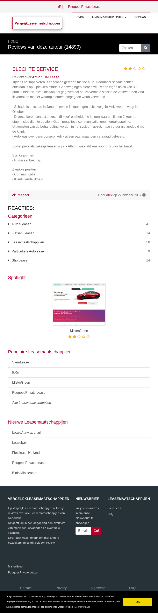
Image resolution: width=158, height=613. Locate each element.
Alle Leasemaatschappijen (31, 402)
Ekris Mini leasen (24, 473)
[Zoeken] (145, 48)
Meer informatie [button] (82, 607)
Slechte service (35, 69)
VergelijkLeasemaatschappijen (37, 23)
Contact (25, 588)
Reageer (22, 195)
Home (80, 16)
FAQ (132, 588)
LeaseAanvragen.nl (26, 432)
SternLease (20, 362)
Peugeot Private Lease (84, 6)
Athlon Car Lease (45, 77)
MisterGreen (21, 382)
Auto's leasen (21, 224)
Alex (109, 195)
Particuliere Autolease (27, 251)
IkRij (60, 6)
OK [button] (138, 602)
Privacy (61, 588)
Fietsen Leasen (22, 233)
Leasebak (19, 442)
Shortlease (19, 260)
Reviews (140, 17)
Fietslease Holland (26, 452)
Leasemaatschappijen (107, 17)
